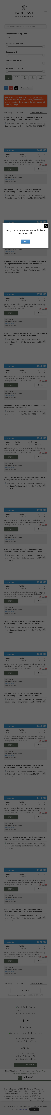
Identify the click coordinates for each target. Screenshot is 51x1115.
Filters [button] (41, 77)
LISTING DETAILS (11, 169)
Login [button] (26, 87)
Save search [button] (8, 77)
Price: (14, 44)
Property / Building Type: (16, 34)
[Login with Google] (11, 89)
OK (34, 1109)
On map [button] (24, 77)
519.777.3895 (9, 180)
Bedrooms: (13, 52)
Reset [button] (32, 77)
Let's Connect (25, 1065)
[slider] (7, 46)
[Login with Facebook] (6, 89)
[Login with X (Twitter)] (16, 89)
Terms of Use (22, 1109)
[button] (23, 1020)
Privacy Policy (41, 1071)
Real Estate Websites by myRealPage (26, 1074)
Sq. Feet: (14, 68)
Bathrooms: (14, 60)
